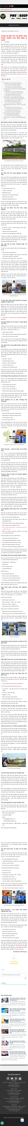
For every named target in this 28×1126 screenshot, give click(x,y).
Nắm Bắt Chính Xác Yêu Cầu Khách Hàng (13, 107)
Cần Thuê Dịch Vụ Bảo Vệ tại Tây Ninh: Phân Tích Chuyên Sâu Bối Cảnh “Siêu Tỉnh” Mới (18, 1052)
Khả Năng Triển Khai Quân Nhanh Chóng (13, 101)
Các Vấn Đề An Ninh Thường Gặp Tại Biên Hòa (14, 87)
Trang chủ (3, 31)
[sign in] (10, 6)
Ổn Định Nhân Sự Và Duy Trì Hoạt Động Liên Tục (14, 91)
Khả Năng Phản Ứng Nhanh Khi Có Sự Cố (13, 94)
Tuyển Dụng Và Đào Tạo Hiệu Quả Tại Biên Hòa (14, 108)
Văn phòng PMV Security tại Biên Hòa (12, 114)
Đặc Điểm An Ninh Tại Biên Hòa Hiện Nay (13, 83)
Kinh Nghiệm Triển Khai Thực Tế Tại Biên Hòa (14, 100)
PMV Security (4, 453)
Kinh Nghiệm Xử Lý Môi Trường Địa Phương (13, 95)
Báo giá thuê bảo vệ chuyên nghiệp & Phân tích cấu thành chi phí (18, 1042)
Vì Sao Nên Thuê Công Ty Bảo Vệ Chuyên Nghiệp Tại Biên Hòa (14, 89)
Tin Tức (16, 31)
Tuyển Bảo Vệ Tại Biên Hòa (16, 683)
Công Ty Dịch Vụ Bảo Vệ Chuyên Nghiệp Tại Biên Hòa (15, 98)
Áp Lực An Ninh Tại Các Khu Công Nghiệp (13, 85)
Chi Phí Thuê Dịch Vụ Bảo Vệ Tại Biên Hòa (13, 115)
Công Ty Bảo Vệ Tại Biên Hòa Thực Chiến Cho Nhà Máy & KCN (14, 38)
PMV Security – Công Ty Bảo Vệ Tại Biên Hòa (14, 97)
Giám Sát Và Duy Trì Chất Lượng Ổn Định (13, 111)
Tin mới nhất (10, 31)
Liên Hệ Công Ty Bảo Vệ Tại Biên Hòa (12, 113)
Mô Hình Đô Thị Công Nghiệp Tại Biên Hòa (13, 84)
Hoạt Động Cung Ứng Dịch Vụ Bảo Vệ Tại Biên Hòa (14, 105)
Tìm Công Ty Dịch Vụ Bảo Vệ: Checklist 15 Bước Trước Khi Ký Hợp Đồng (18, 999)
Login (2, 969)
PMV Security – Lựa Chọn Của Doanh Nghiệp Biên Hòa (14, 118)
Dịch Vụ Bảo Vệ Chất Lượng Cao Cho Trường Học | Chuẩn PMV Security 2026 (18, 1009)
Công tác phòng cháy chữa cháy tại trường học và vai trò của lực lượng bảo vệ (18, 1020)
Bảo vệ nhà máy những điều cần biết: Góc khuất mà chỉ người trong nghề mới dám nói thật (18, 1031)
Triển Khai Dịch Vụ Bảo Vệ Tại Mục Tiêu (13, 110)
